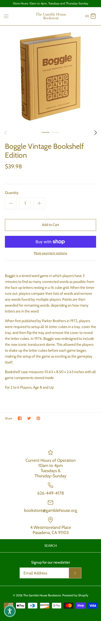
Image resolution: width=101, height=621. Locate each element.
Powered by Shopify (75, 595)
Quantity (12, 192)
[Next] (95, 132)
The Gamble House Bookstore (42, 595)
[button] (10, 611)
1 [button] (45, 132)
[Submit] (75, 573)
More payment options (50, 253)
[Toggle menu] (6, 16)
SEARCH (50, 546)
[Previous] (5, 132)
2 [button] (55, 132)
